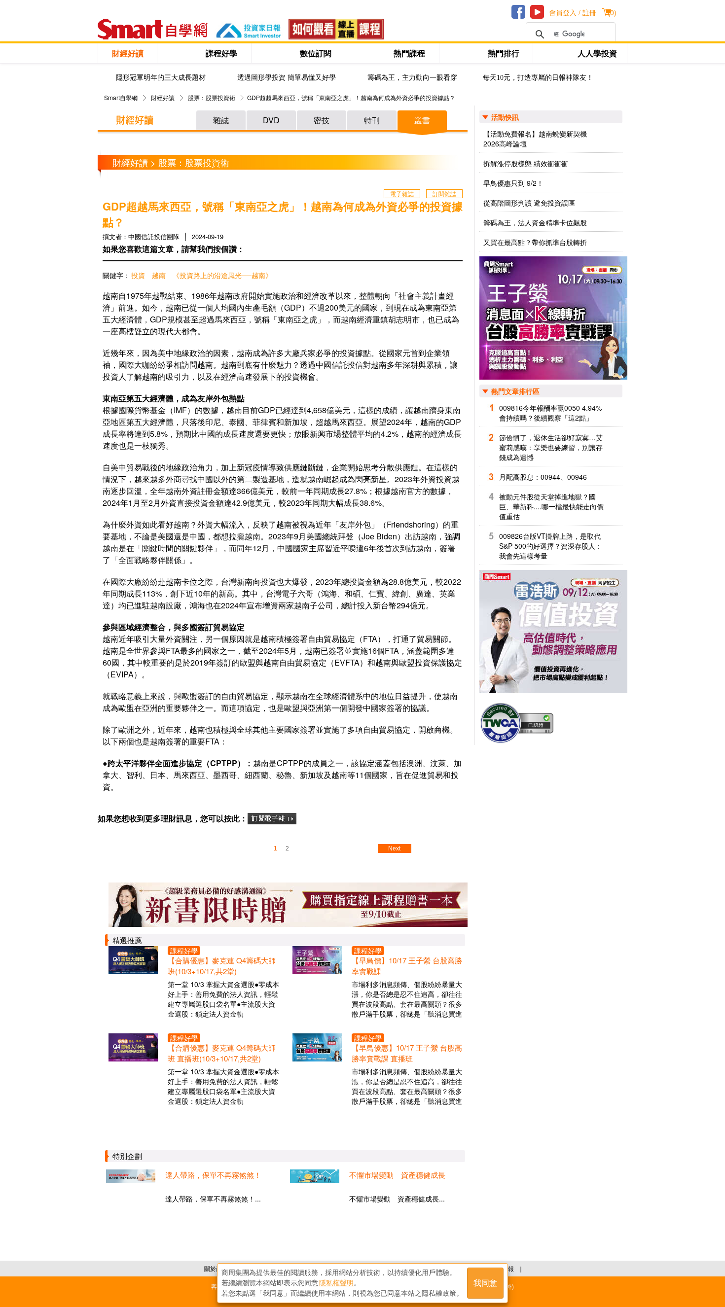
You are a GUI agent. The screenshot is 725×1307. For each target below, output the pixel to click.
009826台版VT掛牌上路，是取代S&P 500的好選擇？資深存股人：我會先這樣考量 (550, 546)
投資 (138, 275)
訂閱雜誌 (444, 193)
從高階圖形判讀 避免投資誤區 (529, 203)
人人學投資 (597, 53)
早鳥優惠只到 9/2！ (513, 183)
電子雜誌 (402, 193)
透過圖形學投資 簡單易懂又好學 (286, 77)
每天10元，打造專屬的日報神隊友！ (538, 77)
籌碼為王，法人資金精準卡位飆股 (535, 222)
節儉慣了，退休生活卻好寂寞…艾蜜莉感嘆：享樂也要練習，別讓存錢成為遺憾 (551, 447)
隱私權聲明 (336, 1283)
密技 (321, 120)
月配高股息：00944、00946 (543, 477)
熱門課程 (409, 53)
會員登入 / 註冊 (572, 12)
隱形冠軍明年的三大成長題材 (161, 77)
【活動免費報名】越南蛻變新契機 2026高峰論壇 (535, 138)
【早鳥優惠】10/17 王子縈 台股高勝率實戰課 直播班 (407, 1052)
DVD (271, 120)
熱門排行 (503, 53)
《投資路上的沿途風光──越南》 (222, 275)
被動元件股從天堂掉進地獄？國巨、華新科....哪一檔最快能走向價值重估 (551, 506)
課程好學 (221, 53)
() (612, 12)
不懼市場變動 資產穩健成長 (397, 1174)
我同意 (485, 1283)
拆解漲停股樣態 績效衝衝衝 (525, 163)
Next (394, 848)
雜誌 (221, 120)
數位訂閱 (315, 53)
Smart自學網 (121, 97)
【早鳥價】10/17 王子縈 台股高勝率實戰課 (407, 965)
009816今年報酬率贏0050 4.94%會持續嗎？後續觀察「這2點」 (550, 413)
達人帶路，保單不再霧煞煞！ (213, 1174)
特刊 (372, 120)
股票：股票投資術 (211, 97)
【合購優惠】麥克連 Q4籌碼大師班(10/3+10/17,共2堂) (222, 965)
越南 (159, 275)
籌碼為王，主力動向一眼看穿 (412, 77)
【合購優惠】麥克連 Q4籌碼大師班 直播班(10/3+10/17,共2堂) (222, 1052)
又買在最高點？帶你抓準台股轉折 (535, 242)
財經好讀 (128, 53)
